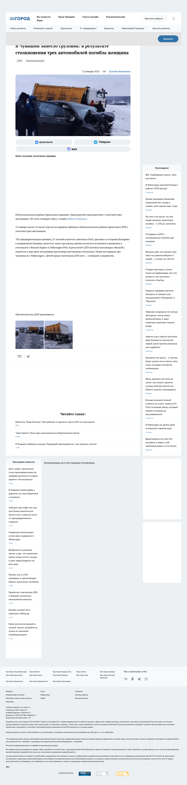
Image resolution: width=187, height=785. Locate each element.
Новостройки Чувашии (133, 28)
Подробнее (78, 741)
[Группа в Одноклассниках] (132, 679)
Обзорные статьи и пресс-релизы (19, 698)
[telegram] (29, 356)
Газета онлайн (91, 16)
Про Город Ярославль (14, 675)
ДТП (19, 60)
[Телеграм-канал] (102, 142)
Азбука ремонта (18, 28)
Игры (40, 20)
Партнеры (10, 702)
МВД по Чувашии (77, 218)
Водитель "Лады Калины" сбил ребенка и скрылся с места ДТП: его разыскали (55, 423)
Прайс (43, 698)
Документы (66, 28)
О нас (43, 691)
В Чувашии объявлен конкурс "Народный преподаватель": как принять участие (56, 446)
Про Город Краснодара (62, 681)
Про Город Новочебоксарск (16, 672)
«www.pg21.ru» (24, 707)
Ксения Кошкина (119, 71)
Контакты (79, 691)
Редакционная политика (15, 695)
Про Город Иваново (107, 672)
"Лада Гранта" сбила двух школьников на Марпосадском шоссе (47, 434)
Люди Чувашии (66, 16)
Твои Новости (34, 672)
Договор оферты (81, 695)
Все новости (43, 16)
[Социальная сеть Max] (72, 149)
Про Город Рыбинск (60, 675)
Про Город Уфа (82, 675)
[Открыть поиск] (173, 18)
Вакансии (109, 28)
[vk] (19, 356)
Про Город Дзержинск (14, 681)
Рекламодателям (115, 16)
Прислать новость (154, 18)
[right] (178, 28)
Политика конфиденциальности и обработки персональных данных (32, 745)
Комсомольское (35, 60)
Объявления (45, 695)
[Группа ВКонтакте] (43, 142)
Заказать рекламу (161, 28)
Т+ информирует (88, 28)
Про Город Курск (35, 675)
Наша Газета (81, 672)
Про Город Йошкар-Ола (62, 672)
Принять (168, 38)
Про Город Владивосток (38, 681)
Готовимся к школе (43, 28)
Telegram (9, 691)
